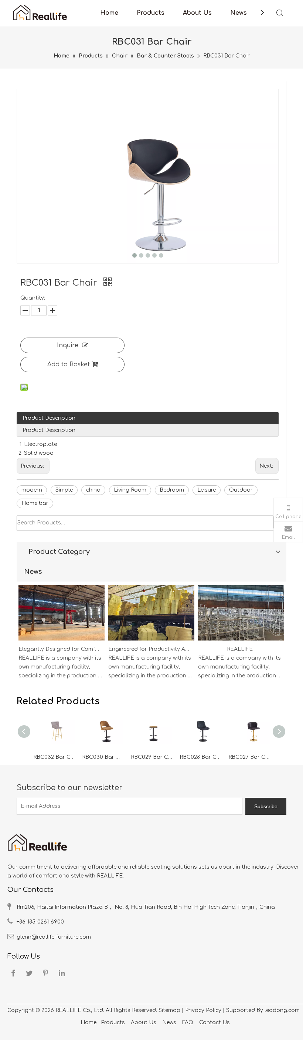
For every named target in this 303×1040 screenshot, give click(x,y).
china (93, 490)
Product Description (49, 418)
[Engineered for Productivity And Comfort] (151, 640)
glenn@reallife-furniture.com (54, 937)
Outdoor (241, 490)
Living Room (130, 490)
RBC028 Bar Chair (200, 757)
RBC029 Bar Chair (151, 757)
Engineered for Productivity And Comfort (150, 649)
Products (150, 13)
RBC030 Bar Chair (102, 757)
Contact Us (214, 1022)
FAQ (187, 1022)
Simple (64, 490)
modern (31, 490)
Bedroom (172, 490)
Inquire (67, 345)
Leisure (206, 490)
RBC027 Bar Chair (249, 757)
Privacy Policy (203, 1010)
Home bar (34, 503)
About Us (197, 13)
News (238, 13)
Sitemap (169, 1010)
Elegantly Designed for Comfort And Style (60, 649)
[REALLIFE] (241, 640)
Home (109, 13)
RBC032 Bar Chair (54, 757)
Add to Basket (68, 364)
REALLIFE (240, 649)
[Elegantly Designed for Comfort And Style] (61, 640)
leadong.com (282, 1010)
